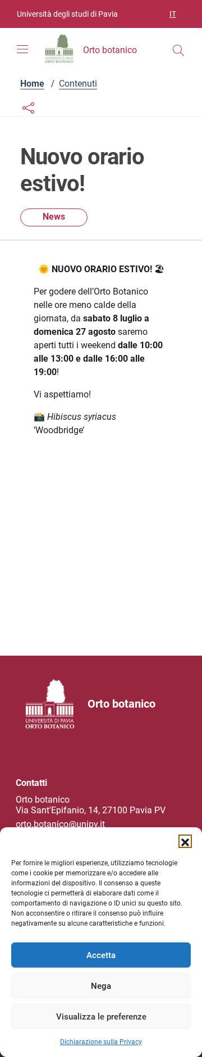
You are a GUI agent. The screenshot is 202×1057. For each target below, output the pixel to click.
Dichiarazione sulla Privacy (101, 1042)
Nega (101, 986)
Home (32, 83)
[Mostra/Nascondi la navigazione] (22, 49)
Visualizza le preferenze (101, 1017)
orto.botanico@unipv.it (60, 824)
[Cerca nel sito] (178, 50)
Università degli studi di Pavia (67, 14)
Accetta (101, 955)
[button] (185, 841)
